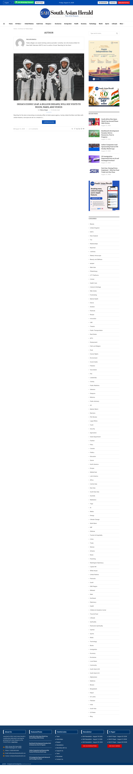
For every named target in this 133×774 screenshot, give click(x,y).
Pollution (92, 366)
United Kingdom (95, 228)
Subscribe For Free (124, 2)
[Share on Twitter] (77, 129)
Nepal (92, 692)
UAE (91, 322)
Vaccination (93, 369)
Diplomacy (93, 602)
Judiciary (92, 251)
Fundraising (93, 295)
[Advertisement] (26, 13)
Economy (83, 24)
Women (92, 547)
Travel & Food (94, 614)
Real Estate (93, 334)
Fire (91, 373)
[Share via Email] (83, 129)
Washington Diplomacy (97, 563)
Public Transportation (96, 330)
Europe (92, 468)
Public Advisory (94, 401)
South (91, 582)
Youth (91, 425)
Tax (91, 239)
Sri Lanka (93, 696)
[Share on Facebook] (74, 129)
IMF (91, 527)
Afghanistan (93, 677)
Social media (94, 362)
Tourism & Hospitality (96, 535)
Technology (92, 24)
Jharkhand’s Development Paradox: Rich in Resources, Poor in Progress (110, 134)
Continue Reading (48, 122)
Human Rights (94, 354)
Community (93, 665)
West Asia (93, 267)
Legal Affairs (93, 421)
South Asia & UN (95, 669)
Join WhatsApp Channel (25, 2)
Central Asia (93, 484)
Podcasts (93, 578)
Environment (93, 358)
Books (92, 645)
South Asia (39, 24)
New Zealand (94, 236)
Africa (91, 480)
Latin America (94, 476)
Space (92, 460)
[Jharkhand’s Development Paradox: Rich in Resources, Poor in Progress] (94, 133)
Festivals (92, 310)
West (91, 594)
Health (76, 24)
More (121, 24)
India (91, 704)
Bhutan (92, 685)
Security (92, 429)
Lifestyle (114, 24)
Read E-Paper (39, 2)
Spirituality (93, 622)
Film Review (93, 417)
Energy (92, 515)
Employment (93, 342)
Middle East (93, 472)
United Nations (29, 24)
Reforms (92, 397)
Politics (92, 452)
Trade (91, 543)
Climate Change (94, 519)
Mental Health (94, 299)
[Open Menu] (4, 24)
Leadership (93, 377)
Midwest (92, 590)
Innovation (93, 318)
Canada (92, 448)
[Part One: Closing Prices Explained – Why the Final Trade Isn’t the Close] (94, 170)
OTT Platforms (94, 275)
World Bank (93, 523)
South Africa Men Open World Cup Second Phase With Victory (109, 121)
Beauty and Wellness (96, 259)
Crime (91, 539)
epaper (92, 263)
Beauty (92, 224)
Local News (93, 661)
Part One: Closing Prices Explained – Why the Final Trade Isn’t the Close (110, 170)
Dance (92, 302)
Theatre (92, 326)
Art (91, 405)
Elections (92, 413)
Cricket (92, 279)
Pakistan (92, 700)
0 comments (34, 129)
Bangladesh (93, 689)
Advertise (113, 2)
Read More (14, 742)
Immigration (68, 24)
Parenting (93, 559)
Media (92, 511)
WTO (91, 338)
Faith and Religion (95, 346)
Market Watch (94, 409)
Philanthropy (93, 271)
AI (90, 507)
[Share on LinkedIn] (79, 129)
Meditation (93, 499)
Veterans (92, 389)
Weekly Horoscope (95, 255)
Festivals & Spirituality (96, 626)
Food (91, 350)
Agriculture (93, 433)
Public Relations (94, 385)
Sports (107, 24)
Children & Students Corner (98, 610)
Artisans (92, 551)
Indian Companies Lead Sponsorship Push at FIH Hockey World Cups (109, 147)
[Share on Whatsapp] (81, 129)
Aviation (92, 306)
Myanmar (93, 247)
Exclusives (58, 24)
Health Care (93, 283)
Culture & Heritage (95, 287)
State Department (95, 436)
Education (93, 456)
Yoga (91, 503)
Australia (92, 496)
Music (91, 555)
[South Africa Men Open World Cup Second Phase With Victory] (94, 121)
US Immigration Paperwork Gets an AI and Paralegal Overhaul (110, 158)
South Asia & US (95, 673)
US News (18, 24)
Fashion (92, 440)
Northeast (93, 598)
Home (11, 24)
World (100, 24)
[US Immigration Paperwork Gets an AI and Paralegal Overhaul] (94, 159)
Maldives (92, 681)
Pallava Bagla (31, 39)
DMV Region (93, 586)
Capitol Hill (93, 566)
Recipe (92, 314)
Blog (91, 716)
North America (94, 464)
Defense (92, 531)
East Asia (92, 488)
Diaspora (48, 24)
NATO (92, 232)
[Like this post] (72, 129)
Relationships (94, 243)
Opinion (92, 629)
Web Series (93, 291)
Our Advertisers (103, 2)
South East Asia (94, 492)
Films (91, 444)
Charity (92, 381)
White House (93, 570)
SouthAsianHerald (26, 764)
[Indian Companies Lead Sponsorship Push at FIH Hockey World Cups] (94, 147)
